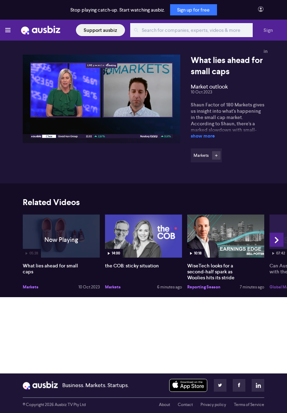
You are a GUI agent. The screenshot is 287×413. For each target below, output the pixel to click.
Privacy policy (213, 404)
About (164, 404)
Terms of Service (249, 404)
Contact (185, 404)
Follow (216, 155)
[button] (103, 101)
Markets (30, 287)
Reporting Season (203, 287)
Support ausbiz (100, 30)
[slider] (101, 118)
